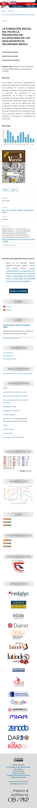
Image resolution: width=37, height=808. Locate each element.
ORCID (5, 425)
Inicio (3, 11)
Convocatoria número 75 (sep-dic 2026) (16, 326)
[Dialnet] (18, 626)
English (8, 307)
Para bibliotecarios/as (9, 359)
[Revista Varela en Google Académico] (18, 703)
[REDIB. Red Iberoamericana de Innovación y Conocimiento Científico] (18, 617)
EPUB (15, 190)
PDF (7, 190)
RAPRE (5, 388)
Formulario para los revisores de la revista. (17, 373)
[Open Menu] (2, 7)
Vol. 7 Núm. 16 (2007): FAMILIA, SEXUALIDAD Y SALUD (18, 15)
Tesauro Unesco (8, 429)
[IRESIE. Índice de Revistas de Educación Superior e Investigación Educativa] (18, 606)
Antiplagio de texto (9, 407)
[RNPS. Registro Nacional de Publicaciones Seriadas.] (18, 695)
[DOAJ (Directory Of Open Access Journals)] (18, 636)
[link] (7, 433)
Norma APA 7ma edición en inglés (15, 392)
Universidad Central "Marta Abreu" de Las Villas (18, 768)
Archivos (10, 11)
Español (8, 310)
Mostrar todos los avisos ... (12, 338)
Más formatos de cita (9, 245)
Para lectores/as (8, 353)
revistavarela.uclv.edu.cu (18, 783)
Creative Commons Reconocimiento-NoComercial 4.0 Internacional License (18, 775)
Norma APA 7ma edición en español (15, 396)
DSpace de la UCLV (9, 419)
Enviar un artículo (18, 291)
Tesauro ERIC (7, 433)
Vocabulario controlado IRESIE (13, 437)
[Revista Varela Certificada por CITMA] (18, 566)
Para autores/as (8, 356)
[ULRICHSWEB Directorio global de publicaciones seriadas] (18, 710)
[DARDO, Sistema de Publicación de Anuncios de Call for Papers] (18, 738)
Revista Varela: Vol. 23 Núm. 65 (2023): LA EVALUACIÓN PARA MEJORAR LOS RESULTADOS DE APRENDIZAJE (20, 278)
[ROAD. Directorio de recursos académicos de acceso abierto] (18, 746)
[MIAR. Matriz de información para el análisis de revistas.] (18, 718)
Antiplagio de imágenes (11, 411)
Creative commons (9, 415)
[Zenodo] (18, 728)
